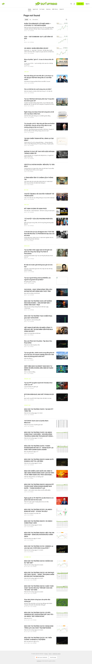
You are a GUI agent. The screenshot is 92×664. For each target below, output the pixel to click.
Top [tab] (30, 19)
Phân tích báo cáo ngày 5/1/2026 (32, 538)
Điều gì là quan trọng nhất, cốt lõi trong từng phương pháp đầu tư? (38, 223)
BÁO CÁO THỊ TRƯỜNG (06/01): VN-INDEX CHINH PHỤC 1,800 (38, 522)
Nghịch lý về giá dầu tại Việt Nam (32, 333)
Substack (39, 661)
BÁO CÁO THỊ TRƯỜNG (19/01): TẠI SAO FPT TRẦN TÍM (38, 410)
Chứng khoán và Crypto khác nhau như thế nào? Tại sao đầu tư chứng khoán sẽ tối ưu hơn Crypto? (39, 169)
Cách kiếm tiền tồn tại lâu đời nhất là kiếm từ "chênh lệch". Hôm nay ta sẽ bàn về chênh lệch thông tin (38, 182)
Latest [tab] (26, 19)
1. (24, 40)
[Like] (25, 32)
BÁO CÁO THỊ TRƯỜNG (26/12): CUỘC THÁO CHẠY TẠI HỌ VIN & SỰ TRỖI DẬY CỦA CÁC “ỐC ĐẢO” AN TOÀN (39, 588)
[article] (46, 28)
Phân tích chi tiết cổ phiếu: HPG (32, 345)
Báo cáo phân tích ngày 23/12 (31, 641)
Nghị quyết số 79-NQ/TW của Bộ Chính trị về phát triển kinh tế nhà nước (38, 499)
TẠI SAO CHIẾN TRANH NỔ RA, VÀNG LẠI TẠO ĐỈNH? (39, 139)
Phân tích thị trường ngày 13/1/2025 (33, 438)
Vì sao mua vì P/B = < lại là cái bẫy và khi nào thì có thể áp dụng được (38, 64)
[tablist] (31, 19)
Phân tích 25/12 (28, 618)
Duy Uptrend (31, 30)
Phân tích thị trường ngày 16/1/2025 (33, 413)
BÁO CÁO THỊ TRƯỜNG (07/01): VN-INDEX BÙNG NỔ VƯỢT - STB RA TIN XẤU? (38, 510)
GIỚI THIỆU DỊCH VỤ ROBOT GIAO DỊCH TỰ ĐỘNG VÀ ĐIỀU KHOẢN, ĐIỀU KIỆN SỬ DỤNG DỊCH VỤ (38, 368)
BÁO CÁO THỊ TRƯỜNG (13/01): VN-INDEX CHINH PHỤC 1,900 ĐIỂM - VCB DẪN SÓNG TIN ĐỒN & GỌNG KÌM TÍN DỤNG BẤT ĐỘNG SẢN (38, 434)
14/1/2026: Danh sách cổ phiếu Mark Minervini (36, 421)
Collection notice (56, 653)
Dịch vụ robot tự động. (29, 372)
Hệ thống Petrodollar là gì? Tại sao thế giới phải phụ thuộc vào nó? (38, 256)
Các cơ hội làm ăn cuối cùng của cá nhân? (38, 89)
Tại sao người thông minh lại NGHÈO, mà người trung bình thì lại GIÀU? (37, 278)
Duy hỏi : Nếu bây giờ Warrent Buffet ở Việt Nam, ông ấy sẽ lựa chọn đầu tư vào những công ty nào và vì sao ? (39, 130)
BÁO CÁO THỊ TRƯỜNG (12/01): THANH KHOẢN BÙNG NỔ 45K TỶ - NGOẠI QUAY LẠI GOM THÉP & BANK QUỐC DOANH (38, 447)
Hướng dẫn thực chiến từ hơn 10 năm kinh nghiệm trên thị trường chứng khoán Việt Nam (38, 238)
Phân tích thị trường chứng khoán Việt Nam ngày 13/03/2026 (36, 307)
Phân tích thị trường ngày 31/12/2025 (33, 550)
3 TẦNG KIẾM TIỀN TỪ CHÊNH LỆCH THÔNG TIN (38, 178)
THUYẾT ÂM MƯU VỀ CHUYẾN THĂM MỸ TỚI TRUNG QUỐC (39, 195)
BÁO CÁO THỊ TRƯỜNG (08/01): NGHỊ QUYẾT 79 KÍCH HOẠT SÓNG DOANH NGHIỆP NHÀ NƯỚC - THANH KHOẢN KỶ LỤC (39, 486)
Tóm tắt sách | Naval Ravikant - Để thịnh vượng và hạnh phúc (39, 210)
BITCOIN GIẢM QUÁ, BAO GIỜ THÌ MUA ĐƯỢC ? (39, 395)
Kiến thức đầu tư (28, 358)
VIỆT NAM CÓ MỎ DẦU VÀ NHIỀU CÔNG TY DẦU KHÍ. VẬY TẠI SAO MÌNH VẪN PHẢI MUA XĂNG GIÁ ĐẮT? (38, 329)
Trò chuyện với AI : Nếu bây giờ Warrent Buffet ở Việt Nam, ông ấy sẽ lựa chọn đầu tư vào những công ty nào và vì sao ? (39, 125)
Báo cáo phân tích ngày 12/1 (31, 451)
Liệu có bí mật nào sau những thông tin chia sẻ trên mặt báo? (39, 197)
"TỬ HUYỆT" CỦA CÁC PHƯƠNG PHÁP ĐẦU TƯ (38, 219)
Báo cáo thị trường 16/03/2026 (32, 293)
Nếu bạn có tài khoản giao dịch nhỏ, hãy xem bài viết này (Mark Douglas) (38, 269)
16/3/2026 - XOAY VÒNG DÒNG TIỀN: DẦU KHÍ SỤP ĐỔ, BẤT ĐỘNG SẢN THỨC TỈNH (38, 290)
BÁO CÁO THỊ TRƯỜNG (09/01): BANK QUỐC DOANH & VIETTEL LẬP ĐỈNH (39, 460)
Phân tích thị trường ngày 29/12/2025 (33, 578)
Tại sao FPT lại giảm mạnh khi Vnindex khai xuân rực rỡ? (38, 383)
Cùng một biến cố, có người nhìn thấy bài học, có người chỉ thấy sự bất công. (38, 156)
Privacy (46, 653)
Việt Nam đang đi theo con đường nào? (34, 476)
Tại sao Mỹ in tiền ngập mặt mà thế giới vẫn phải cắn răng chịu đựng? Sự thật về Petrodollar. (38, 251)
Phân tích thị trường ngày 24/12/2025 (33, 630)
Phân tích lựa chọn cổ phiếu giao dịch (33, 424)
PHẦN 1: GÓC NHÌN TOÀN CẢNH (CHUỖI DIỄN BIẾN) (37, 490)
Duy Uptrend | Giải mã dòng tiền (32, 320)
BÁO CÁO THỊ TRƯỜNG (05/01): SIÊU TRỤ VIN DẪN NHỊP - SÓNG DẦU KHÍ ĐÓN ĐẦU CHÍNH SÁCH (39, 534)
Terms (50, 653)
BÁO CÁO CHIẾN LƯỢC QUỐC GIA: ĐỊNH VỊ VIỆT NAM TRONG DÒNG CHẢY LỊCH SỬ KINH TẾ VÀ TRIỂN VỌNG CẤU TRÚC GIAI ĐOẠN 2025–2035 (39, 473)
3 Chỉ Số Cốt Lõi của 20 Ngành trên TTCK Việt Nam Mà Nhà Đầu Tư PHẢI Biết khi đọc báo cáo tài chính (39, 233)
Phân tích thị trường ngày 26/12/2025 (33, 591)
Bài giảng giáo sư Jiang (30, 281)
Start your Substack (42, 657)
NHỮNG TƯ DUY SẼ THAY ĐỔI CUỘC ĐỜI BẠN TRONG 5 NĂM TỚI (39, 152)
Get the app (53, 657)
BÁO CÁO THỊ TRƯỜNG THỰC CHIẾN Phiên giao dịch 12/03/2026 (38, 317)
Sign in (87, 3)
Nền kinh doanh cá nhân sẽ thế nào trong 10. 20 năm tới (38, 91)
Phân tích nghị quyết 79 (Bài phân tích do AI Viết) (36, 501)
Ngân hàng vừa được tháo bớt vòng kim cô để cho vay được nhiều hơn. (39, 113)
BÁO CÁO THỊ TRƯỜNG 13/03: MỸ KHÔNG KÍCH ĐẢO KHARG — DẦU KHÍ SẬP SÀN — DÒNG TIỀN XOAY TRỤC (38, 303)
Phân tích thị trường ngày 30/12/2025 (33, 565)
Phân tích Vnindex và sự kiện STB (32, 513)
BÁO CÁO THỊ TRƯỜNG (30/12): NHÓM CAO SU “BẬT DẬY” (38, 562)
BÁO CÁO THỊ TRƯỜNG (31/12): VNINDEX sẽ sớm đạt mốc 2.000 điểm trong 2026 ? (38, 547)
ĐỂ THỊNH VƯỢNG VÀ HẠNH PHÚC (35, 208)
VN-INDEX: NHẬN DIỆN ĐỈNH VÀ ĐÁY (36, 48)
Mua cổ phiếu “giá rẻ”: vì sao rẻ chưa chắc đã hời (38, 60)
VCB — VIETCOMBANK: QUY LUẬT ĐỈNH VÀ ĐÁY (38, 37)
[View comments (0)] (35, 32)
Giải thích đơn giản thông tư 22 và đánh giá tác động (37, 115)
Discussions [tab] (35, 19)
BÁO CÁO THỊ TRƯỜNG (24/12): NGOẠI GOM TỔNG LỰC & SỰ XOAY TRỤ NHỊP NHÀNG (38, 627)
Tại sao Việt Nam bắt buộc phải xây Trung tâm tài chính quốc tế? (39, 100)
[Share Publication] (74, 3)
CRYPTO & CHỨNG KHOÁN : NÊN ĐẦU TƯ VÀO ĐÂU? (39, 165)
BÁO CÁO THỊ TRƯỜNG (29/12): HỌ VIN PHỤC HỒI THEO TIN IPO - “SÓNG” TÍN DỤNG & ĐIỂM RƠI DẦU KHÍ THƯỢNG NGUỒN (39, 574)
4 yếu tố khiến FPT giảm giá (31, 386)
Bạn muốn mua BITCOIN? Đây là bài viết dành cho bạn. (38, 398)
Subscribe (80, 3)
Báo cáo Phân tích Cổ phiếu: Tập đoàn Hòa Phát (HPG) (38, 342)
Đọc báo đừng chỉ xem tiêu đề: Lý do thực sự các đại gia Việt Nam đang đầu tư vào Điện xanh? (38, 77)
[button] (29, 9)
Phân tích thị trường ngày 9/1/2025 (33, 463)
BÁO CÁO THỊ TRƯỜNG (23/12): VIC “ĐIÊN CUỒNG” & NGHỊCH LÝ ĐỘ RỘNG (38, 638)
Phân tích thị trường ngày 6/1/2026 (33, 525)
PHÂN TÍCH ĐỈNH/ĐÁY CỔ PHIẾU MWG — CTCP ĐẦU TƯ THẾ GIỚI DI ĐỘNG (37, 24)
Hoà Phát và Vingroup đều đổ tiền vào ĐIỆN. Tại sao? (37, 81)
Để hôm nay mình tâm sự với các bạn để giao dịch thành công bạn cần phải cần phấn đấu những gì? (38, 604)
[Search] (71, 3)
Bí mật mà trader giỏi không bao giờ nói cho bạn (38, 265)
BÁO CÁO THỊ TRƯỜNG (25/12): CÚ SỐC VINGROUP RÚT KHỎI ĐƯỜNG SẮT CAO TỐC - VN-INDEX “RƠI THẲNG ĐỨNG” (39, 614)
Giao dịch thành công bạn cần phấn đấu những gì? (37, 600)
